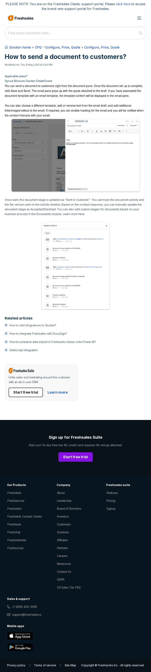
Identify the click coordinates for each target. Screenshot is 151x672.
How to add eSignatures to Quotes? (32, 325)
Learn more (58, 392)
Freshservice (15, 500)
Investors (63, 516)
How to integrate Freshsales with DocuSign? (38, 333)
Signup (111, 508)
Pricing (111, 500)
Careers (62, 556)
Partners (62, 548)
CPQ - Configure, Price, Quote (57, 47)
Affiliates (62, 540)
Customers (64, 524)
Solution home (19, 47)
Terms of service (45, 665)
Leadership (64, 500)
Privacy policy (16, 665)
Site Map (70, 665)
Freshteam (14, 524)
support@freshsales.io (26, 614)
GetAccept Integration (23, 350)
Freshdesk (14, 492)
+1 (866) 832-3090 (24, 606)
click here (123, 4)
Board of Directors (69, 508)
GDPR (60, 579)
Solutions (63, 532)
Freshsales (14, 508)
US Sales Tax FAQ (69, 587)
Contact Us (64, 571)
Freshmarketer (17, 540)
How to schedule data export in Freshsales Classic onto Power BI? (52, 341)
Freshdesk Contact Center (24, 516)
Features (112, 492)
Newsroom (64, 563)
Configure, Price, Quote (102, 47)
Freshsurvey (15, 548)
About (61, 492)
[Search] (140, 33)
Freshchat (13, 532)
